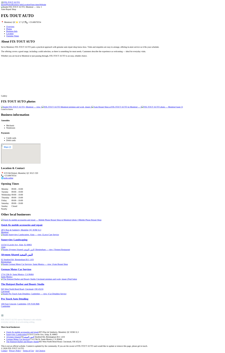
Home (3, 5)
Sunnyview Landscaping (16, 334)
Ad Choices (40, 351)
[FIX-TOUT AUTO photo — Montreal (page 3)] (162, 107)
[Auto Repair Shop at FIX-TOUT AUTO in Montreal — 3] (117, 107)
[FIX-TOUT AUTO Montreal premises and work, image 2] (67, 107)
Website (43, 5)
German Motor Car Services (17, 339)
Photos (9, 5)
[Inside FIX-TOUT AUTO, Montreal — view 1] (21, 107)
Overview (10, 26)
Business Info (17, 5)
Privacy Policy (15, 351)
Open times (35, 5)
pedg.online (8, 178)
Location (26, 5)
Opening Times (12, 36)
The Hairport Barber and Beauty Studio (22, 342)
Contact (4, 351)
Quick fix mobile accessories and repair (22, 332)
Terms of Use (28, 351)
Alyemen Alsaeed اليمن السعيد (20, 337)
